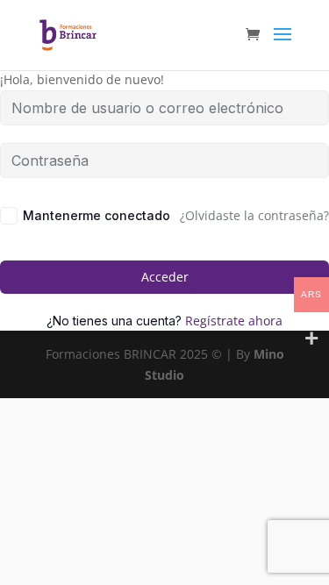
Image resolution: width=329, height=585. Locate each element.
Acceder (165, 276)
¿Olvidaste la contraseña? (254, 215)
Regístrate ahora (234, 320)
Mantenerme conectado (96, 215)
